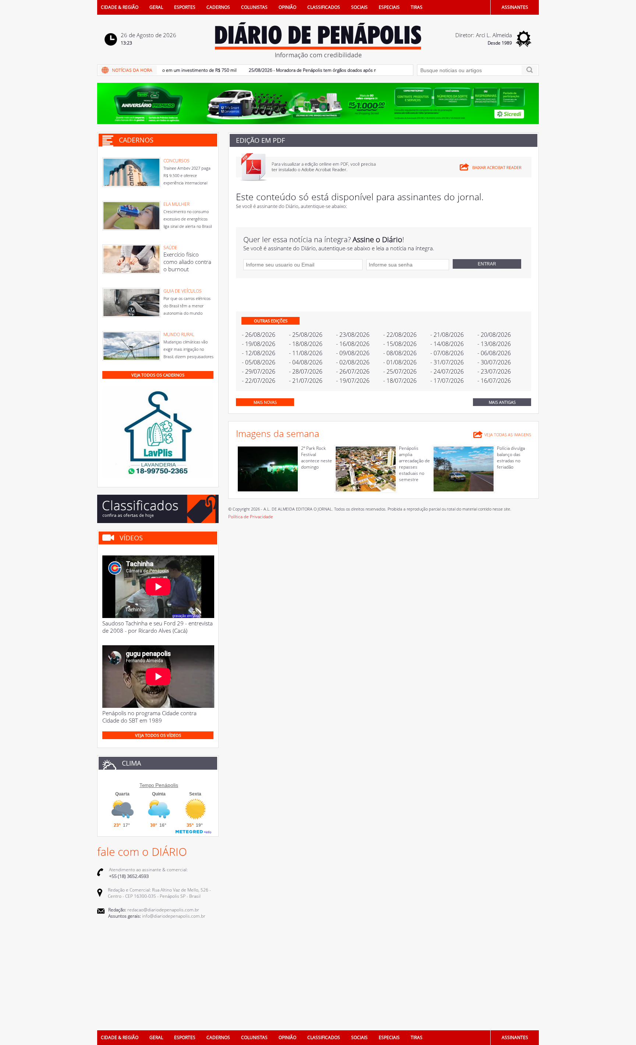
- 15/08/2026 (400, 344)
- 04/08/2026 (305, 362)
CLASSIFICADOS (323, 7)
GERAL (156, 7)
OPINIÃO (287, 7)
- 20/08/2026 (494, 335)
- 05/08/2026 (258, 362)
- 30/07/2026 (494, 362)
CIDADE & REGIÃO (119, 7)
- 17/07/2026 (447, 381)
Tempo (146, 785)
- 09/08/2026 (353, 353)
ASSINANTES (515, 7)
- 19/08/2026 (258, 344)
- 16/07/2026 (494, 381)
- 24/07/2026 (447, 371)
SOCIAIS (359, 7)
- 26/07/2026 (353, 371)
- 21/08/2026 (447, 335)
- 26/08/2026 (258, 335)
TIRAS (417, 7)
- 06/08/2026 (494, 353)
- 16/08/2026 (353, 344)
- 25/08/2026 (305, 335)
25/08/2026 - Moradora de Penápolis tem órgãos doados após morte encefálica (313, 70)
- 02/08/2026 (353, 362)
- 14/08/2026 (447, 344)
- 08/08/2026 (400, 353)
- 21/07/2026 (305, 381)
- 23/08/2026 (353, 335)
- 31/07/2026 (447, 362)
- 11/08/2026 (305, 353)
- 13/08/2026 (494, 344)
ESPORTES (184, 7)
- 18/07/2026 (400, 381)
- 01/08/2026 (400, 362)
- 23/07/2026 (494, 371)
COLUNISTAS (254, 7)
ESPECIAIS (389, 7)
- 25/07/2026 (400, 371)
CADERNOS (218, 7)
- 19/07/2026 (353, 381)
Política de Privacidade (250, 516)
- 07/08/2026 (447, 353)
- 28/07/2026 (305, 371)
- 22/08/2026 (400, 335)
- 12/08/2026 (258, 353)
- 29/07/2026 (258, 371)
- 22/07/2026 (258, 381)
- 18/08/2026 (305, 344)
